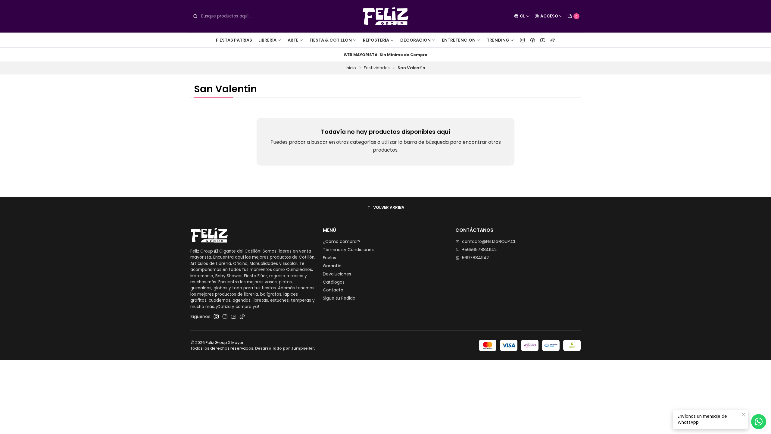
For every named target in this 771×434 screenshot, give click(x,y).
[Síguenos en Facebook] (532, 40)
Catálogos (334, 282)
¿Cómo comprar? (342, 241)
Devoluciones (337, 274)
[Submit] (195, 16)
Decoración (415, 40)
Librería (267, 40)
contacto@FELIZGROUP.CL (489, 241)
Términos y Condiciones (348, 250)
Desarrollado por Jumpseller (284, 348)
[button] (385, 207)
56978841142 (475, 258)
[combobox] (237, 16)
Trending (498, 40)
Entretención (459, 40)
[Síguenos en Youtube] (542, 40)
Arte (293, 40)
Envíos (329, 258)
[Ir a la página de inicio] (386, 16)
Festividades (377, 68)
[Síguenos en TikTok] (552, 40)
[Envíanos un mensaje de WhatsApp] (758, 421)
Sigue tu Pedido (339, 298)
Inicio (351, 68)
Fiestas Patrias (234, 40)
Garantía (332, 266)
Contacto (333, 290)
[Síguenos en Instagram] (522, 40)
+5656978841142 (479, 250)
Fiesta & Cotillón (331, 40)
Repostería (376, 40)
